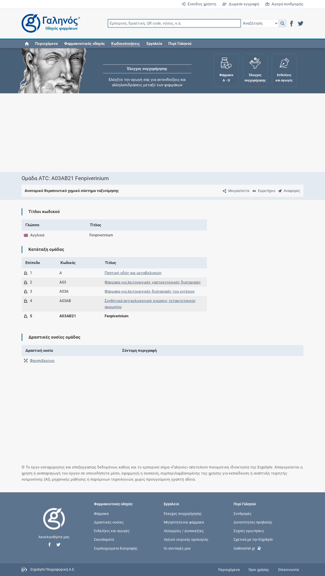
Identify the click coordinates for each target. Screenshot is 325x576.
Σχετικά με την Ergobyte (253, 539)
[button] (282, 23)
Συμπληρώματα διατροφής (116, 548)
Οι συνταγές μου (177, 548)
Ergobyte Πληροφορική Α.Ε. (52, 569)
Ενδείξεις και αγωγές (112, 531)
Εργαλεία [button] (154, 43)
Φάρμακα (101, 513)
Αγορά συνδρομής (286, 4)
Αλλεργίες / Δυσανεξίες (184, 531)
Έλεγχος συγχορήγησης (147, 63)
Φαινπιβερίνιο (42, 360)
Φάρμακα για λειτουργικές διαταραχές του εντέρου (149, 291)
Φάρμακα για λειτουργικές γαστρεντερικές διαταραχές (153, 282)
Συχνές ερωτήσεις (249, 531)
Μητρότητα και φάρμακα (184, 522)
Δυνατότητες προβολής (253, 522)
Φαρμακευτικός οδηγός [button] (84, 43)
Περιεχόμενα (46, 43)
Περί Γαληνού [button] (179, 43)
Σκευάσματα (104, 539)
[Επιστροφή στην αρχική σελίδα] (54, 524)
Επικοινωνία (288, 570)
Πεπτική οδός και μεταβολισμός (133, 273)
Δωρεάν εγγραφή (243, 4)
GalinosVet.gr (244, 548)
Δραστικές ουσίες (109, 522)
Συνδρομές (243, 513)
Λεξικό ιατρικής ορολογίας (186, 539)
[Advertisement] (162, 132)
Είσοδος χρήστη (201, 4)
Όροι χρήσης (259, 570)
